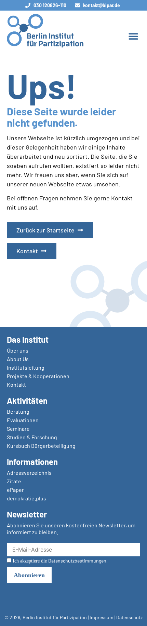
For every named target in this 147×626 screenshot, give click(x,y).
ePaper (15, 489)
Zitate (14, 481)
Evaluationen (23, 420)
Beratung (18, 411)
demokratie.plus (26, 498)
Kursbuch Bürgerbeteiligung (41, 445)
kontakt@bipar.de (101, 5)
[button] (133, 36)
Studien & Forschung (32, 437)
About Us (18, 359)
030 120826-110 (50, 5)
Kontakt (16, 384)
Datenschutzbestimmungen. (78, 561)
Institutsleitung (25, 367)
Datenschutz (129, 617)
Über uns (17, 350)
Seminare (18, 428)
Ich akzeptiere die (59, 561)
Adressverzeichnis (29, 472)
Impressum (101, 617)
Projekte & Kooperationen (38, 376)
